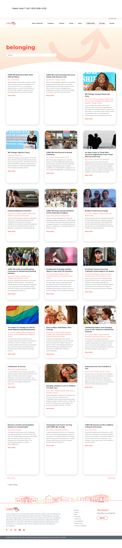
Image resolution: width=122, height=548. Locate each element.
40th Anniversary (22, 369)
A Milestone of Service (17, 366)
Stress (71, 276)
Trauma (26, 278)
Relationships (31, 213)
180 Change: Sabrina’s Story (19, 152)
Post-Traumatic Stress (97, 101)
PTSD (97, 276)
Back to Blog (13, 485)
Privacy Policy (78, 523)
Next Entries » (111, 478)
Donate (111, 23)
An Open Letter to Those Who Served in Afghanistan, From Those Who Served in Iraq (99, 155)
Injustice (16, 334)
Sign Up (102, 518)
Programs (51, 23)
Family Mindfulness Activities (19, 211)
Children (24, 213)
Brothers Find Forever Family (96, 211)
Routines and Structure (22, 215)
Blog (75, 514)
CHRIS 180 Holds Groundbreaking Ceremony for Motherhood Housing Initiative (22, 271)
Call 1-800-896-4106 (36, 8)
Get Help (102, 23)
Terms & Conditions (80, 526)
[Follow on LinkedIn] (24, 530)
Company (77, 516)
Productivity (50, 276)
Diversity (23, 276)
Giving (71, 23)
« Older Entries (10, 478)
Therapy (57, 80)
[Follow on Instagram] (15, 530)
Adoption (95, 213)
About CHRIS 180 (37, 23)
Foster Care (107, 213)
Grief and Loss (98, 159)
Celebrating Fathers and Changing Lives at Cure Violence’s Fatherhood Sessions (99, 330)
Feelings (28, 332)
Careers (76, 512)
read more (11, 95)
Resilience (19, 155)
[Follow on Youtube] (19, 530)
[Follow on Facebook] (7, 530)
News (80, 23)
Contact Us (77, 519)
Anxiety (18, 213)
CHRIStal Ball (90, 23)
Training (61, 23)
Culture (23, 332)
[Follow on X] (11, 530)
